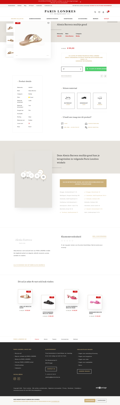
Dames (37, 339)
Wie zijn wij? (18, 353)
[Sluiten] (80, 2)
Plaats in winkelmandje (98, 69)
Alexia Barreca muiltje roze (71, 307)
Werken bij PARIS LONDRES (22, 359)
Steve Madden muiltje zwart (48, 313)
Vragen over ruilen (83, 359)
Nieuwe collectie (17, 18)
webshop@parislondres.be (52, 377)
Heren (46, 339)
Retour (80, 365)
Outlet (106, 18)
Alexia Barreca (69, 35)
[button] (95, 12)
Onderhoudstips (19, 365)
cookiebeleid (55, 401)
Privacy (65, 388)
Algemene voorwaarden (54, 388)
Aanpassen (101, 400)
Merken (95, 18)
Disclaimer (71, 388)
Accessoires (82, 18)
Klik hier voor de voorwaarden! (59, 2)
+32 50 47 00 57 (50, 374)
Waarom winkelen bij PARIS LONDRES (25, 356)
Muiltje (78, 35)
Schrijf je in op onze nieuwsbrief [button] (101, 5)
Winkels (19, 5)
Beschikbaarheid (66, 76)
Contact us (51, 369)
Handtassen (68, 18)
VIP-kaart (31, 5)
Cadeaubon (39, 5)
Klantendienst (11, 5)
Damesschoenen (35, 18)
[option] (32, 39)
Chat (66, 123)
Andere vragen (84, 371)
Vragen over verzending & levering (88, 353)
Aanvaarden (89, 400)
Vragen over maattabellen (85, 362)
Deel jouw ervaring (99, 236)
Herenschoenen (52, 18)
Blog (25, 5)
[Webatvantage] (96, 388)
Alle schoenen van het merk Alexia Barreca (29, 265)
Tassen (54, 339)
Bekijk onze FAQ (93, 127)
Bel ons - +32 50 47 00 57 (71, 127)
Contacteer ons (48, 5)
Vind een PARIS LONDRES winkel (24, 362)
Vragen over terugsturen (85, 356)
